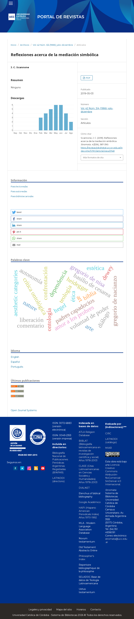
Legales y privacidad (40, 609)
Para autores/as (19, 191)
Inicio (13, 45)
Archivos (24, 45)
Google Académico (90, 502)
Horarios (81, 609)
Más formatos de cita (93, 157)
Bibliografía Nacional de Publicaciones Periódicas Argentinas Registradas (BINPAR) (60, 462)
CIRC (108, 433)
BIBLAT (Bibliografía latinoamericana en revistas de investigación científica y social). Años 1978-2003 (89, 450)
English (15, 357)
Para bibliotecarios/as (22, 196)
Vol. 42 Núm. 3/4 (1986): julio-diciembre (53, 45)
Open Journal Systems (24, 410)
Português (17, 366)
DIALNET (84, 487)
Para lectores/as (19, 186)
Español (15, 361)
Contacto (95, 609)
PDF (87, 78)
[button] (67, 212)
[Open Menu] (11, 3)
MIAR (108, 447)
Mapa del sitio (64, 609)
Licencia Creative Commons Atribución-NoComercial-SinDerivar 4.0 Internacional (113, 474)
